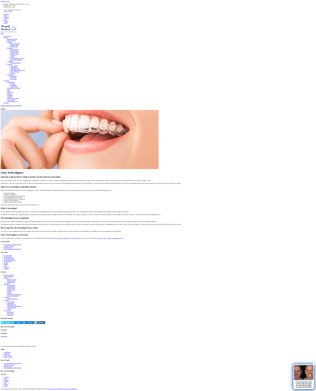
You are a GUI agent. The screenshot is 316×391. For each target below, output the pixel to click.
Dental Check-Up (15, 43)
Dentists (13, 83)
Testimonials (7, 352)
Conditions (10, 61)
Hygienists (13, 85)
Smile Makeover (15, 68)
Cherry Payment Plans (13, 98)
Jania (5, 266)
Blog (8, 89)
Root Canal (13, 79)
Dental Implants (15, 49)
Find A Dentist (11, 100)
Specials (9, 94)
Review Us (3, 330)
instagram (6, 17)
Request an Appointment (15, 105)
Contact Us (7, 354)
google (5, 23)
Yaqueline (6, 267)
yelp (5, 20)
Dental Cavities (15, 52)
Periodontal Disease (16, 63)
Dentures (13, 55)
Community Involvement (13, 88)
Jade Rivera (67, 238)
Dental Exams (14, 46)
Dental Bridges (14, 51)
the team (75, 238)
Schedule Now (5, 105)
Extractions (13, 77)
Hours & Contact (5, 1)
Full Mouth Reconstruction (18, 58)
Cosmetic (9, 64)
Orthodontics (14, 67)
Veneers (13, 73)
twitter (5, 15)
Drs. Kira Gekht (59, 238)
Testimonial (10, 95)
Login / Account (8, 357)
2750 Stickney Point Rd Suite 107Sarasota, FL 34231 (13, 364)
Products (6, 103)
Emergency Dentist (12, 39)
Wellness (9, 42)
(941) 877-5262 (8, 11)
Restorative (10, 48)
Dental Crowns (14, 54)
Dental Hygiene (15, 45)
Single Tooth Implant (16, 60)
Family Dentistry (11, 40)
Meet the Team (11, 82)
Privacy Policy (8, 355)
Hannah (6, 264)
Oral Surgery (10, 74)
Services (6, 37)
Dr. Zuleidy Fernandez (10, 260)
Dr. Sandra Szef (8, 261)
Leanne (6, 263)
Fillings (12, 57)
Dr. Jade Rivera (8, 257)
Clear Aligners (14, 66)
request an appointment (114, 238)
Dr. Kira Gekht (8, 255)
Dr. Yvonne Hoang (9, 258)
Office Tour (10, 92)
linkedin (6, 21)
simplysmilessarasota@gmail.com (12, 249)
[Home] (8, 32)
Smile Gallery (7, 36)
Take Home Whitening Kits (18, 70)
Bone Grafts (14, 76)
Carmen (6, 269)
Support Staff (14, 86)
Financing (9, 97)
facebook (6, 14)
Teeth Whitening (15, 71)
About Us (6, 80)
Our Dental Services (12, 101)
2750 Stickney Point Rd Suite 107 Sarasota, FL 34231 (13, 245)
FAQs (8, 91)
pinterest (6, 18)
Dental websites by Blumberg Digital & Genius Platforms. (62, 389)
